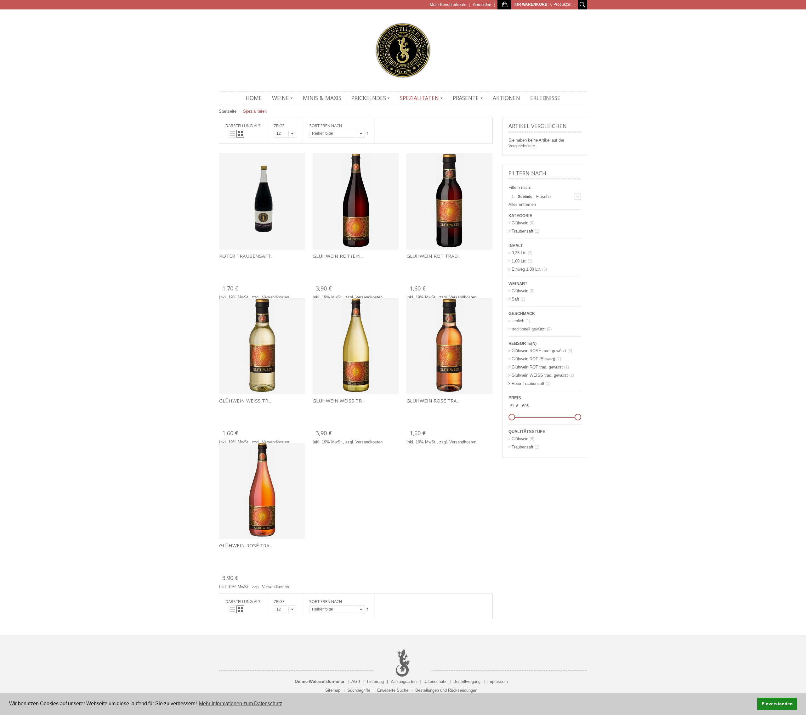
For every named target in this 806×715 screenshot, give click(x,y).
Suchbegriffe (358, 690)
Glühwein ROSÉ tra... (433, 400)
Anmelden (482, 4)
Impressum (497, 681)
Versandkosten (275, 297)
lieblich (518, 320)
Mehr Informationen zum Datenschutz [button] (240, 703)
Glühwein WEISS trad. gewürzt (540, 375)
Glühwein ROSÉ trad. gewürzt (539, 350)
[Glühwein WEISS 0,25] (262, 346)
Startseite (227, 111)
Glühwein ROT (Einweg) (533, 359)
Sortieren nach (325, 125)
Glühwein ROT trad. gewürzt (537, 367)
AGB (355, 681)
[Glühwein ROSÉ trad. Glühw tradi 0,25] (449, 346)
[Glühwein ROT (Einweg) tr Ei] (356, 201)
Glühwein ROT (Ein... (338, 256)
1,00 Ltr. (519, 261)
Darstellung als (243, 125)
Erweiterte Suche (392, 690)
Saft (515, 299)
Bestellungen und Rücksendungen (446, 690)
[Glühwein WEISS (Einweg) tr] (356, 346)
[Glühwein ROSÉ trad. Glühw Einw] (262, 491)
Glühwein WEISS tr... (245, 400)
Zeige (279, 125)
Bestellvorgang (466, 681)
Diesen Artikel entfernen (578, 197)
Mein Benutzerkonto (448, 4)
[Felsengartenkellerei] (403, 50)
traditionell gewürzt (529, 329)
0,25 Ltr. (519, 253)
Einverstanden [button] (777, 703)
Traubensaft (522, 231)
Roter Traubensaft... (246, 256)
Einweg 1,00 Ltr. (526, 269)
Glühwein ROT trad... (433, 256)
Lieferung (375, 681)
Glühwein (520, 223)
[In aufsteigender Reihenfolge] (367, 133)
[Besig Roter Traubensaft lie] (262, 201)
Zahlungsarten (404, 681)
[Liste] (232, 134)
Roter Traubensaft (528, 383)
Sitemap (332, 690)
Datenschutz (434, 681)
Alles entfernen (522, 204)
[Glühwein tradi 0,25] (449, 201)
